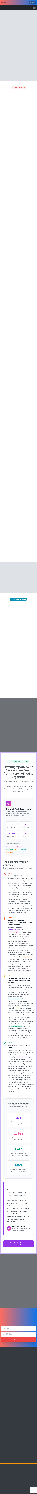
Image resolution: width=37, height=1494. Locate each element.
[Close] (33, 1491)
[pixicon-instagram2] (3, 1483)
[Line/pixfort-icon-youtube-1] (14, 1483)
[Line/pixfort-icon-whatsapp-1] (22, 1483)
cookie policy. (13, 1492)
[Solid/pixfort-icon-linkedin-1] (10, 1483)
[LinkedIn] (5, 2)
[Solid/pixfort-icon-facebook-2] (7, 1483)
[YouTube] (3, 2)
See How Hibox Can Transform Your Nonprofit (18, 1244)
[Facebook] (2, 2)
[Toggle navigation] (34, 7)
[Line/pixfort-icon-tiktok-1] (18, 1483)
